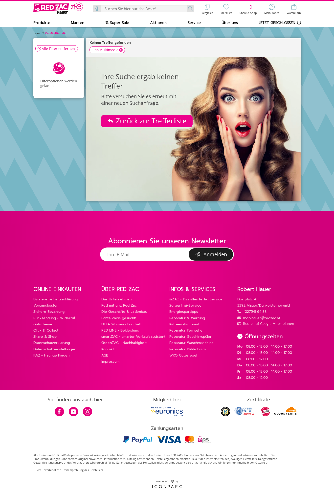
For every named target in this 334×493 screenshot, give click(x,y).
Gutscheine (42, 324)
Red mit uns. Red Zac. (119, 305)
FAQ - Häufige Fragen (51, 355)
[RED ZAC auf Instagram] (87, 412)
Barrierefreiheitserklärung (55, 299)
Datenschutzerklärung (51, 342)
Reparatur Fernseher (186, 330)
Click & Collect (45, 330)
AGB (104, 355)
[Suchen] (190, 8)
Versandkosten (45, 305)
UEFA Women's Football (120, 324)
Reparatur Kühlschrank (187, 349)
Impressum (110, 361)
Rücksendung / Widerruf (54, 318)
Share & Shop (45, 336)
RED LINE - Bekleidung (120, 330)
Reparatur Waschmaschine (191, 342)
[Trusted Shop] (225, 415)
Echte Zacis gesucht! (118, 318)
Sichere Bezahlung (49, 311)
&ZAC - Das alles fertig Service (196, 299)
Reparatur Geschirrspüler (190, 336)
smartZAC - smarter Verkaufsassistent (133, 336)
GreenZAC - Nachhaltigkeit (124, 342)
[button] (41, 22)
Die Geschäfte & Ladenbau (124, 311)
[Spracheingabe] (97, 8)
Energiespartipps (183, 311)
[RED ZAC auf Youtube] (73, 412)
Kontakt (107, 349)
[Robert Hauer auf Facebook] (59, 412)
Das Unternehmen (116, 299)
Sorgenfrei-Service (185, 305)
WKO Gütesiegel (183, 355)
